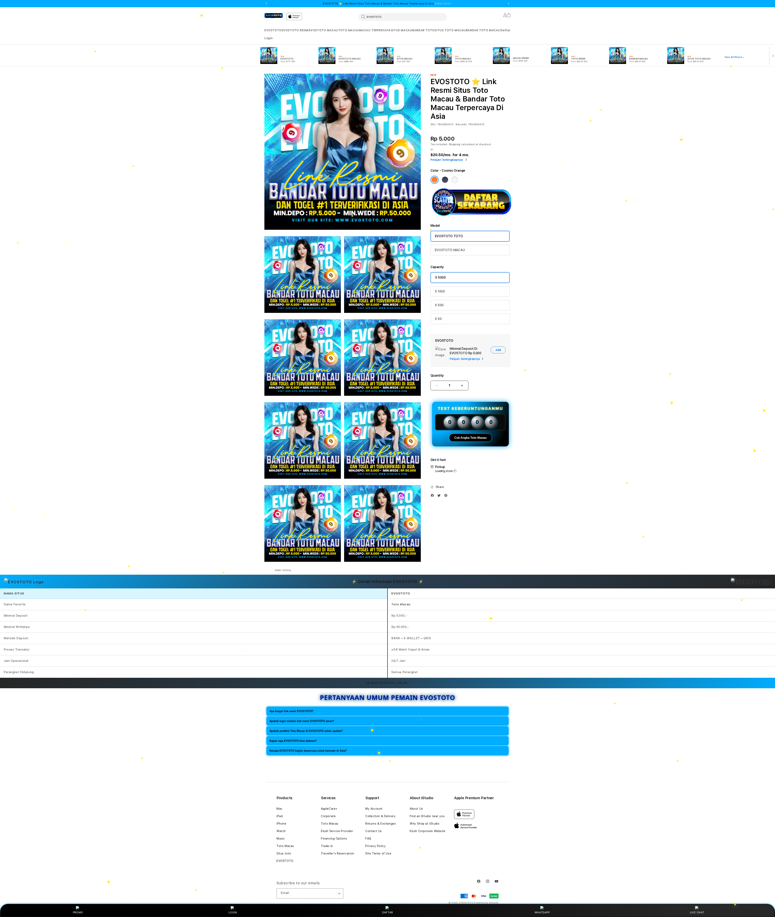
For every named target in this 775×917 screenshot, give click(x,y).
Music (280, 838)
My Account (374, 808)
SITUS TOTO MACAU (450, 30)
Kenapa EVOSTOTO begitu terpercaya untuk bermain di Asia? (308, 750)
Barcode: (461, 124)
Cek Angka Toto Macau (470, 437)
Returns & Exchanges (380, 823)
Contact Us (373, 831)
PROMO (78, 912)
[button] (273, 30)
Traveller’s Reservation (337, 853)
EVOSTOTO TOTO (449, 236)
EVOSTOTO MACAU (323, 30)
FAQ (368, 838)
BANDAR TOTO (423, 30)
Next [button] (509, 4)
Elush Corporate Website (427, 831)
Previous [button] (266, 4)
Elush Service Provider (337, 831)
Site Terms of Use (378, 853)
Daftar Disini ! (443, 3)
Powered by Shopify (486, 902)
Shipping (455, 144)
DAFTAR (387, 912)
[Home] (273, 15)
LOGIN (232, 912)
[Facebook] (433, 496)
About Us (416, 808)
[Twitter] (440, 496)
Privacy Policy (375, 846)
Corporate (328, 816)
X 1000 (440, 291)
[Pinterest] (447, 496)
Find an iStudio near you (427, 816)
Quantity (437, 375)
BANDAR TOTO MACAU (483, 30)
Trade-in (327, 846)
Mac (279, 808)
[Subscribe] (338, 893)
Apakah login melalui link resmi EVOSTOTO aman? (301, 721)
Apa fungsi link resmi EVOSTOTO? (291, 711)
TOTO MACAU (348, 30)
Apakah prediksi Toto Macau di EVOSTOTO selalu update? (306, 730)
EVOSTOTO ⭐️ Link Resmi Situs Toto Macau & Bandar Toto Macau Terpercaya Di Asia (387, 3)
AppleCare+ (329, 808)
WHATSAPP (542, 912)
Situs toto (283, 853)
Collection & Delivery (380, 816)
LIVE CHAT (697, 912)
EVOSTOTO (273, 30)
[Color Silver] (454, 180)
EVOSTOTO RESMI (295, 30)
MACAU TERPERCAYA (375, 30)
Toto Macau (285, 846)
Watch (281, 831)
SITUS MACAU (401, 30)
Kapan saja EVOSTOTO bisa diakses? (293, 740)
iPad (279, 816)
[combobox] (402, 16)
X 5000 (440, 277)
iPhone (281, 823)
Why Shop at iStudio (424, 823)
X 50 (438, 319)
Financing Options (334, 838)
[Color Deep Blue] (445, 180)
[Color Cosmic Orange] (434, 180)
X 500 (439, 305)
